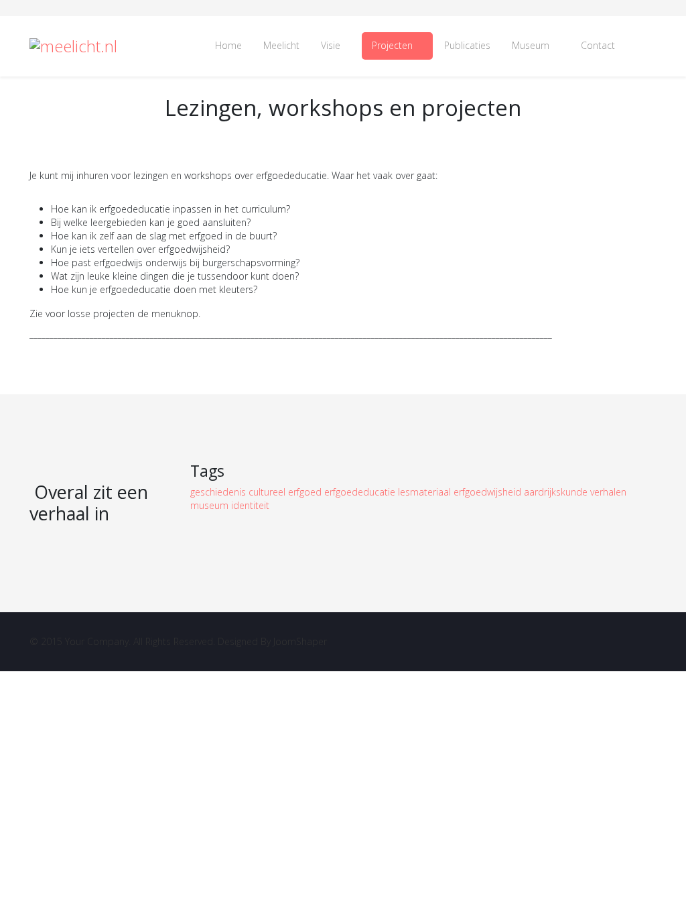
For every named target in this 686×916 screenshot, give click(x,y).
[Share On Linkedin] (658, 344)
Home (228, 45)
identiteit (250, 505)
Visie (330, 45)
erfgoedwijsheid (489, 491)
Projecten (392, 45)
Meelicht (281, 45)
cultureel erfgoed (286, 491)
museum (210, 505)
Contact (598, 45)
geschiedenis (219, 491)
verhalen (608, 491)
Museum (530, 45)
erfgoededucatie (361, 491)
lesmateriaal (426, 491)
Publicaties (467, 45)
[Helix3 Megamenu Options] (641, 46)
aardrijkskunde (557, 491)
